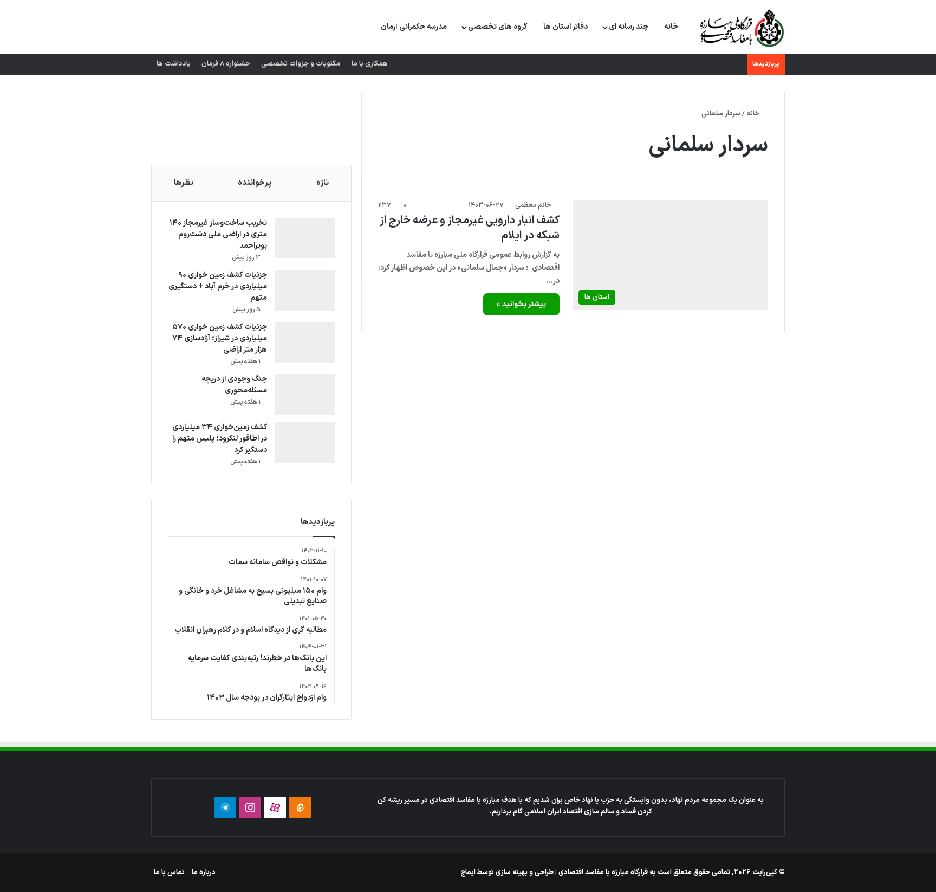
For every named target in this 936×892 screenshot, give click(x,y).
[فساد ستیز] (741, 28)
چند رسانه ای (628, 27)
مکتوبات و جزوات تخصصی (301, 64)
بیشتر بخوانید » (521, 304)
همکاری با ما (370, 64)
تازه (322, 183)
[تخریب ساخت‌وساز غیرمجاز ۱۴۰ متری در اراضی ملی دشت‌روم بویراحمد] (305, 238)
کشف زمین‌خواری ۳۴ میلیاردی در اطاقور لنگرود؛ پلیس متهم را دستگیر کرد (219, 439)
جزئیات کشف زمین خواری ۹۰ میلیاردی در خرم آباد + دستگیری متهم (217, 286)
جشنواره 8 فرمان (226, 64)
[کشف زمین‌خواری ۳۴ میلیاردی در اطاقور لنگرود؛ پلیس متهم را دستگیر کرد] (305, 442)
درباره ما (204, 872)
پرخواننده (254, 183)
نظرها (183, 183)
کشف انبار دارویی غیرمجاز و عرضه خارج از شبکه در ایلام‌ (470, 228)
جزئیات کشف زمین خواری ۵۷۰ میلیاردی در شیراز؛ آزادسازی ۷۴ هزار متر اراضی (219, 338)
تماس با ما (169, 872)
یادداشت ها (174, 64)
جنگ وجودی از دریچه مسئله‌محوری (234, 384)
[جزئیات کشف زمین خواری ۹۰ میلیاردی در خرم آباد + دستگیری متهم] (305, 290)
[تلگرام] (225, 807)
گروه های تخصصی (498, 27)
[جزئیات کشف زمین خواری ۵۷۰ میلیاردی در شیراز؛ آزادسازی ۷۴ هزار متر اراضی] (305, 342)
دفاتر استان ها (565, 27)
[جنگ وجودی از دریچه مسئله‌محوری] (305, 394)
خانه (671, 27)
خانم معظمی (533, 205)
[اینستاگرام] (250, 807)
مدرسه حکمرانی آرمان (414, 27)
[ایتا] (300, 807)
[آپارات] (275, 807)
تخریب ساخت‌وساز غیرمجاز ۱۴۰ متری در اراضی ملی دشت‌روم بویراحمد (218, 234)
